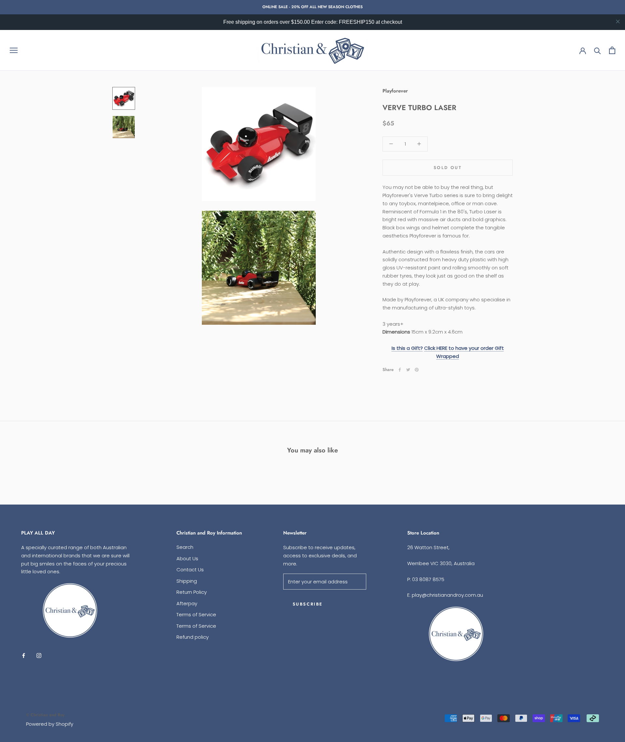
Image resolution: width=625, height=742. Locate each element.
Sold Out (448, 167)
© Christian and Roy (45, 715)
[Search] (597, 50)
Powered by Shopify (49, 724)
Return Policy (191, 592)
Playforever (395, 90)
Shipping (186, 581)
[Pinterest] (417, 370)
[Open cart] (612, 50)
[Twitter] (408, 370)
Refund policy (192, 637)
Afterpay (186, 603)
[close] (618, 21)
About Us (187, 558)
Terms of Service (196, 614)
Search (184, 547)
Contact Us (190, 569)
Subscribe (308, 604)
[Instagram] (38, 655)
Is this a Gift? (407, 347)
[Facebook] (400, 370)
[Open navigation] (14, 50)
